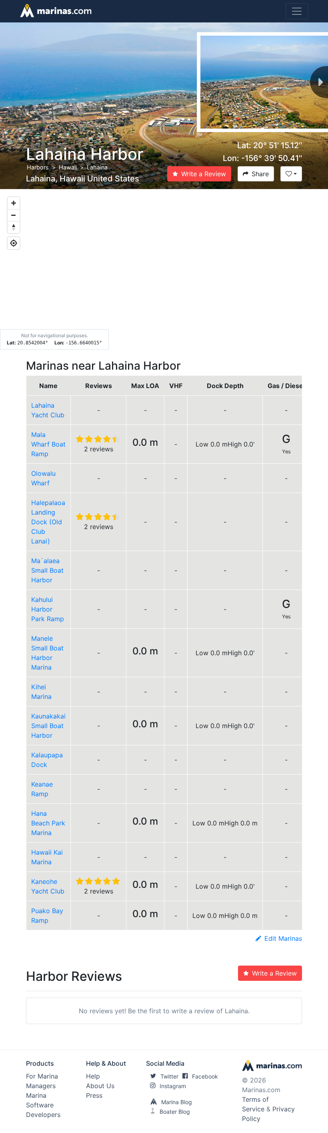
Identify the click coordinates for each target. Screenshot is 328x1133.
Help (93, 1076)
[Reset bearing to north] (14, 227)
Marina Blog (176, 1102)
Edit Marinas (283, 938)
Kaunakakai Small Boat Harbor (48, 725)
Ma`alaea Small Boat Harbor (47, 570)
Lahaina (97, 167)
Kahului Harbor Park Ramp (47, 609)
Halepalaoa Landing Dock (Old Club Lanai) (48, 522)
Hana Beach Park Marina (48, 823)
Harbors (38, 167)
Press (94, 1095)
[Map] (164, 269)
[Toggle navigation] (297, 11)
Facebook (205, 1076)
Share (260, 174)
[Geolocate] (14, 243)
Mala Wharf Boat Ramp (48, 444)
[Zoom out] (14, 215)
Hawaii (68, 167)
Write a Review (203, 174)
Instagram (173, 1086)
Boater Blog (175, 1111)
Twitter (169, 1076)
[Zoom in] (14, 203)
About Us (100, 1086)
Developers (43, 1115)
